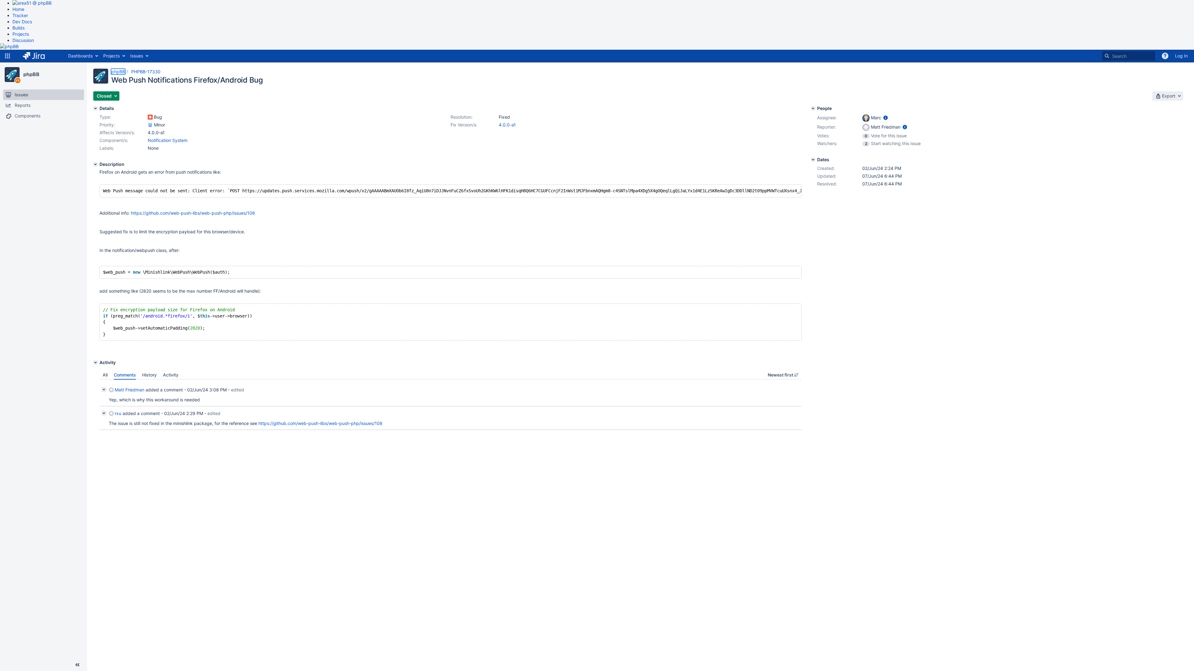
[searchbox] (1128, 56)
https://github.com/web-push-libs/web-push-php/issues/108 (193, 213)
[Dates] (813, 159)
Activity (170, 374)
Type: (105, 117)
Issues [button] (136, 55)
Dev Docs (22, 21)
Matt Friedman (129, 389)
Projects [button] (111, 55)
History (149, 374)
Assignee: (827, 117)
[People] (813, 108)
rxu (118, 413)
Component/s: (114, 140)
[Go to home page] (38, 56)
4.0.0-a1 (507, 124)
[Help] (1165, 56)
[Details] (95, 108)
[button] (7, 56)
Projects (20, 34)
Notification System (167, 140)
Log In (1181, 55)
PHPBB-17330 (145, 71)
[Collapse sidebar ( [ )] (77, 664)
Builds (18, 27)
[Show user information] (885, 117)
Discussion (23, 40)
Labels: (107, 148)
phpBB (31, 74)
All (105, 374)
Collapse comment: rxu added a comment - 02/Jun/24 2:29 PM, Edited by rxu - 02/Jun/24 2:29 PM (103, 413)
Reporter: (826, 127)
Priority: (107, 124)
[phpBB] (12, 74)
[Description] (95, 164)
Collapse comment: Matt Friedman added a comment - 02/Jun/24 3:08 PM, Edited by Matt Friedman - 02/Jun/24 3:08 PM (103, 389)
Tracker (20, 15)
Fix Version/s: (464, 124)
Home (18, 9)
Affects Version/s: (117, 132)
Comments (125, 374)
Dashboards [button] (80, 55)
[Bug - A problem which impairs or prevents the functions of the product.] (150, 117)
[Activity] (95, 362)
